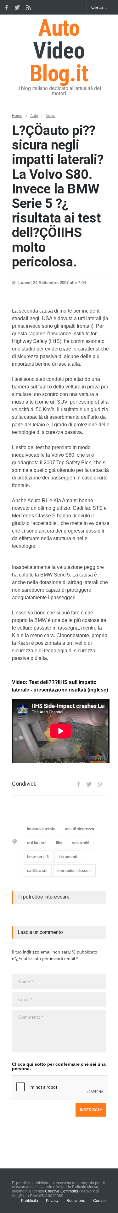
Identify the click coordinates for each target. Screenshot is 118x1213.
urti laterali (36, 843)
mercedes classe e (74, 871)
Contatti (99, 1200)
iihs (59, 843)
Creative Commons (61, 1191)
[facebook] (6, 7)
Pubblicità (29, 1200)
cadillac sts (37, 871)
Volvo (50, 115)
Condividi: (24, 784)
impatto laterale (41, 829)
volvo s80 (80, 843)
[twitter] (17, 7)
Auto (34, 115)
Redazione (75, 1200)
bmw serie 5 (38, 857)
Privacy (52, 1200)
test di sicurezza (79, 829)
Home (17, 115)
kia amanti (68, 857)
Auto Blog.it (59, 51)
